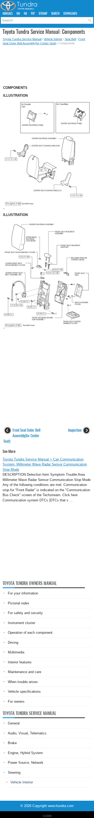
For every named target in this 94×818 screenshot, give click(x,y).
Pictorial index (18, 603)
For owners (16, 701)
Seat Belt (70, 39)
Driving (13, 642)
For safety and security (25, 613)
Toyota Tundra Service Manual (22, 39)
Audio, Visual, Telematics (27, 733)
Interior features (20, 662)
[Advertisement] (47, 63)
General (14, 723)
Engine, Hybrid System (25, 753)
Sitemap (43, 13)
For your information (23, 593)
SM (25, 13)
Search (55, 13)
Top (33, 13)
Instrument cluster (21, 623)
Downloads (70, 13)
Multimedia (16, 652)
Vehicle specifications (24, 692)
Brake (12, 743)
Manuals (8, 13)
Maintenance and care (24, 672)
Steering (14, 772)
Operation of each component (30, 633)
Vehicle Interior (53, 39)
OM (18, 13)
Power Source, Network (25, 763)
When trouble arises (23, 682)
